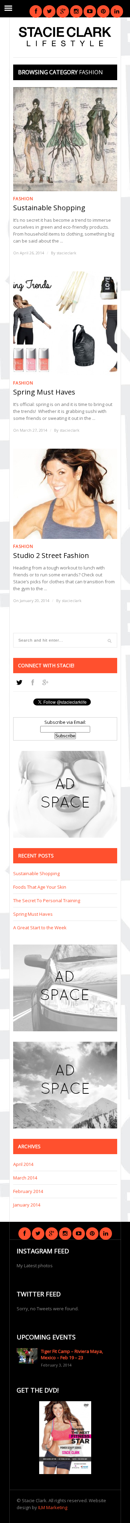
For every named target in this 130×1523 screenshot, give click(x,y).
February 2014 (28, 1191)
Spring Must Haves (44, 392)
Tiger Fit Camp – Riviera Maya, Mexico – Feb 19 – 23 (72, 1354)
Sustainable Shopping (49, 207)
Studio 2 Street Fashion (51, 555)
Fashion (23, 199)
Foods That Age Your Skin (39, 887)
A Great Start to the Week (40, 927)
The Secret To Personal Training (46, 900)
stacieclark (66, 252)
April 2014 (23, 1164)
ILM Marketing (52, 1507)
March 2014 (25, 1178)
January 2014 (26, 1205)
